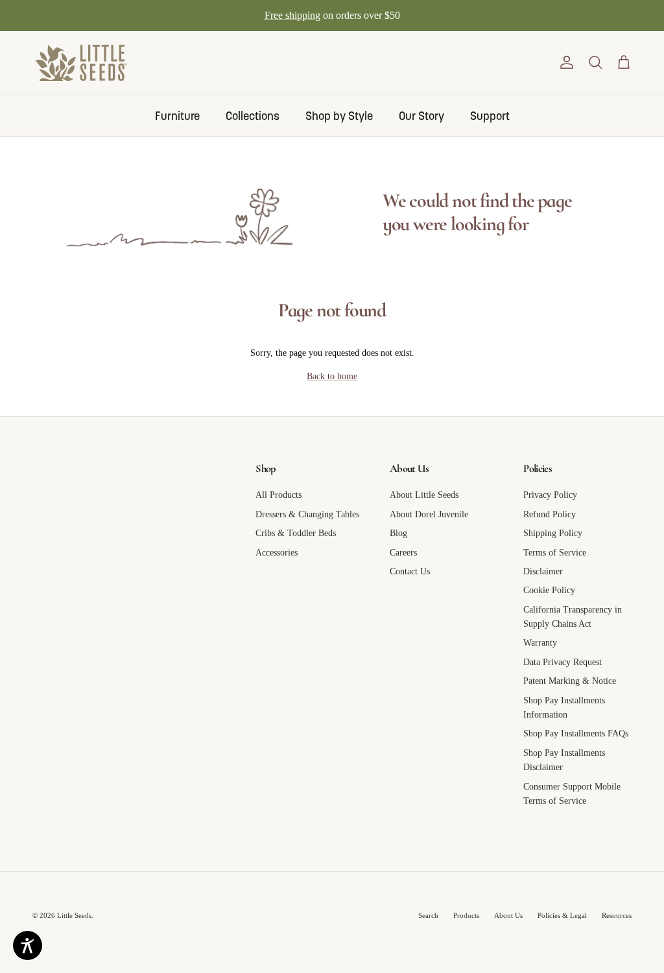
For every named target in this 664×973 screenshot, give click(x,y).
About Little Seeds (424, 495)
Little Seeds (74, 915)
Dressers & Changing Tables (307, 514)
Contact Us (410, 571)
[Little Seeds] (81, 63)
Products (466, 915)
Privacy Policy (550, 495)
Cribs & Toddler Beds (295, 533)
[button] (567, 62)
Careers (403, 552)
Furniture (177, 115)
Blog (398, 533)
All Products (278, 495)
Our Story (421, 115)
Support (490, 115)
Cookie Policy (549, 590)
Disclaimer (543, 571)
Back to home (332, 376)
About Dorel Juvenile (429, 514)
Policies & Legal (562, 915)
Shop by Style (339, 115)
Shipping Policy (552, 533)
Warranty (540, 643)
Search (428, 915)
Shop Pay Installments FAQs (575, 733)
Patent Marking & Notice (569, 681)
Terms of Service (554, 552)
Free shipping (292, 15)
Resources (617, 915)
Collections (252, 115)
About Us (508, 915)
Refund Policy (549, 514)
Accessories (276, 552)
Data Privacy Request (562, 662)
